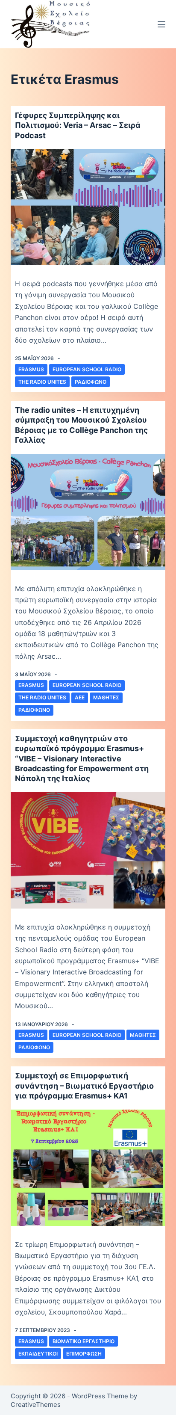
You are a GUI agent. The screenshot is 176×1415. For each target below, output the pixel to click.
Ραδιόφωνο (90, 382)
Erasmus (31, 369)
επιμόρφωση (84, 1353)
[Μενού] (161, 24)
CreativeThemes (36, 1404)
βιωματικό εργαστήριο (83, 1341)
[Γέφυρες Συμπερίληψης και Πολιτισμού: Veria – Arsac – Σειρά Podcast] (88, 207)
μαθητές (106, 697)
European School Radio (87, 369)
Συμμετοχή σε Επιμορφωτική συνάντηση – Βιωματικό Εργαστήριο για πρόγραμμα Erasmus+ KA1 (84, 1085)
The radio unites (42, 382)
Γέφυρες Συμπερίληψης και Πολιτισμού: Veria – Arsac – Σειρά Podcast (78, 125)
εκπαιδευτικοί (38, 1353)
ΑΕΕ (80, 697)
